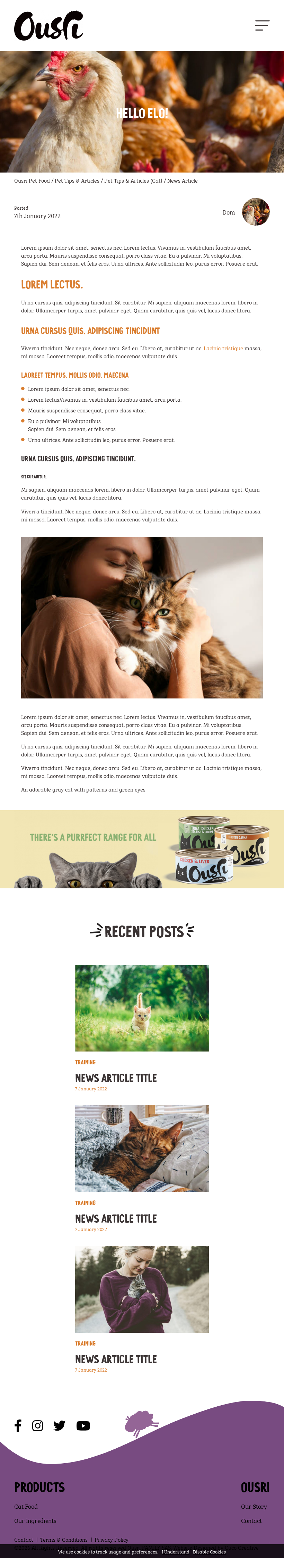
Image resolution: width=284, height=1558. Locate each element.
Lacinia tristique (223, 347)
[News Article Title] (142, 1008)
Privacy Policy (111, 1539)
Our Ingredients (35, 1520)
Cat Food (26, 1506)
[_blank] (18, 1426)
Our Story (254, 1506)
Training (85, 1061)
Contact (251, 1520)
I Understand (175, 1551)
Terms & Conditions (64, 1539)
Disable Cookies (209, 1551)
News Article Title (116, 1076)
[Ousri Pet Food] (48, 25)
